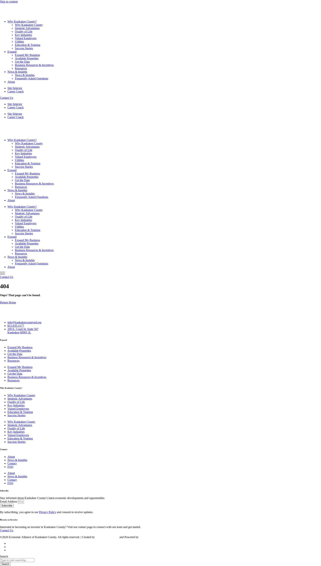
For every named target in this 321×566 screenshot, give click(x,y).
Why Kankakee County (29, 24)
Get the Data (22, 61)
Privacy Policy (47, 512)
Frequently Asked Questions (31, 78)
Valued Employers (25, 38)
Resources (21, 68)
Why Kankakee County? (22, 21)
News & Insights (17, 71)
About (11, 81)
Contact (12, 463)
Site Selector (14, 88)
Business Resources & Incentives (34, 65)
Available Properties (26, 58)
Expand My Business (27, 55)
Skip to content (9, 1)
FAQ (10, 466)
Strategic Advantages (27, 28)
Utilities (19, 41)
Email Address (9, 501)
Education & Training (27, 45)
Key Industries (23, 34)
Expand (12, 51)
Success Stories (24, 48)
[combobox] (17, 560)
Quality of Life (23, 31)
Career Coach (15, 91)
